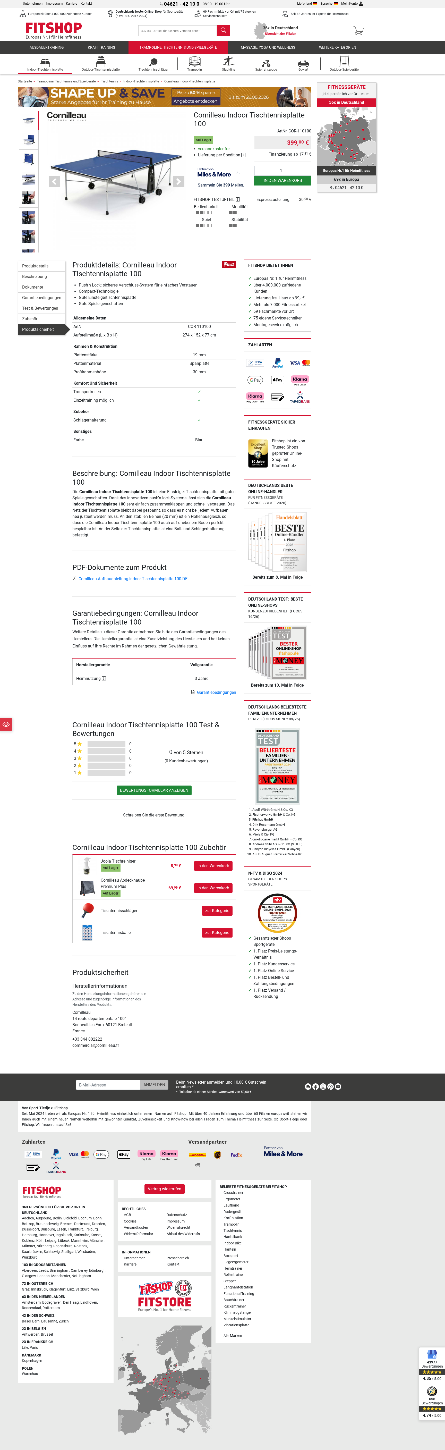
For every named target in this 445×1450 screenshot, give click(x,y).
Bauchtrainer (234, 1300)
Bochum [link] (85, 1218)
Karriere (71, 3)
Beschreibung (34, 276)
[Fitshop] (54, 30)
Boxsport (231, 1256)
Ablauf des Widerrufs (183, 1234)
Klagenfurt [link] (57, 1289)
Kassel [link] (96, 1235)
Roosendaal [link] (31, 1308)
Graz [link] (26, 1289)
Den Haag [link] (71, 1302)
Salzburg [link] (82, 1289)
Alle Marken (233, 1336)
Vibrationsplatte (236, 1325)
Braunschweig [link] (47, 1224)
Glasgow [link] (29, 1276)
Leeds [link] (43, 1270)
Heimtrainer (233, 1268)
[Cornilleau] (66, 116)
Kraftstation (233, 1218)
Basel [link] (26, 1321)
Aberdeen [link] (29, 1270)
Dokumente (32, 287)
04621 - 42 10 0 (348, 187)
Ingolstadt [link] (64, 1235)
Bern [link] (36, 1321)
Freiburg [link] (91, 1229)
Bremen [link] (66, 1224)
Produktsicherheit (38, 329)
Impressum (54, 3)
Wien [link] (95, 1289)
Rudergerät (233, 1212)
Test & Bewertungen (40, 308)
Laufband (231, 1205)
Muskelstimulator (237, 1319)
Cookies (130, 1221)
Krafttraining (101, 47)
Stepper (230, 1281)
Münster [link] (28, 1246)
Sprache (326, 3)
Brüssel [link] (47, 1334)
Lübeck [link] (64, 1240)
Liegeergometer (236, 1262)
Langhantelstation (238, 1287)
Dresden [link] (98, 1224)
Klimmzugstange (237, 1312)
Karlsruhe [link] (81, 1235)
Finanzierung (280, 154)
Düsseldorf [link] (30, 1229)
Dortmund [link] (82, 1224)
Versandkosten (136, 1227)
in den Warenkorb (283, 180)
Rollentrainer (234, 1274)
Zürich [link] (64, 1321)
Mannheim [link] (79, 1240)
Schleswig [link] (52, 1252)
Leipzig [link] (50, 1240)
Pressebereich (178, 1258)
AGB (127, 1215)
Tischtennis (109, 81)
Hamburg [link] (29, 1235)
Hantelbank (233, 1237)
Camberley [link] (79, 1270)
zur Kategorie (217, 910)
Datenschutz (177, 1215)
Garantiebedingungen (41, 297)
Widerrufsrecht (178, 1227)
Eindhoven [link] (88, 1302)
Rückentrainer (235, 1306)
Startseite (25, 81)
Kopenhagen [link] (32, 1361)
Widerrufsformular (138, 1234)
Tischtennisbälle (116, 932)
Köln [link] (40, 1240)
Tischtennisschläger (119, 910)
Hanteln (230, 1249)
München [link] (97, 1240)
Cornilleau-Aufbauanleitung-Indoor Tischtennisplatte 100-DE (133, 578)
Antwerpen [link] (30, 1334)
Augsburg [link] (43, 1218)
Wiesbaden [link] (86, 1252)
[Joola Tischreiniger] (87, 865)
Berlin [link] (57, 1218)
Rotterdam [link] (51, 1308)
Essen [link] (61, 1229)
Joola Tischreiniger (118, 861)
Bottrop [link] (28, 1224)
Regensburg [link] (63, 1246)
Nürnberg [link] (44, 1246)
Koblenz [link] (28, 1240)
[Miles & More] (283, 1151)
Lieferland (304, 3)
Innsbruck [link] (39, 1289)
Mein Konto (349, 3)
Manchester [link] (60, 1276)
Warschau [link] (30, 1374)
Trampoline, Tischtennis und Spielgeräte (178, 47)
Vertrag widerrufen (164, 1188)
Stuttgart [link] (68, 1252)
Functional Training (239, 1294)
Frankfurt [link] (75, 1229)
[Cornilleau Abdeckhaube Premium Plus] (87, 888)
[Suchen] (223, 30)
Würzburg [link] (30, 1257)
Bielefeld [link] (70, 1218)
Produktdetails (35, 266)
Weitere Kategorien (337, 47)
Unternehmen (32, 3)
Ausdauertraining (47, 47)
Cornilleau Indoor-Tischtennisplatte (189, 81)
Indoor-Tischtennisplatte (141, 81)
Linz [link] (70, 1289)
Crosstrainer (233, 1193)
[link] (255, 363)
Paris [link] (34, 1347)
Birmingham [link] (59, 1270)
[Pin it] (229, 264)
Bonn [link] (97, 1218)
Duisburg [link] (48, 1229)
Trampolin (231, 1224)
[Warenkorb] (360, 30)
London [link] (43, 1276)
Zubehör (29, 318)
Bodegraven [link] (52, 1302)
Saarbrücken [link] (32, 1252)
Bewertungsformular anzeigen (154, 790)
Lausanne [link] (49, 1321)
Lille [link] (25, 1347)
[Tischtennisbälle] (87, 932)
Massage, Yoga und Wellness (268, 47)
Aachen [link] (28, 1218)
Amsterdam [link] (31, 1302)
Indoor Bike (233, 1243)
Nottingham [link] (81, 1276)
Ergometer (232, 1199)
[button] (29, 120)
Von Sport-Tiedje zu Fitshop (45, 1108)
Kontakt (86, 3)
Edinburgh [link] (97, 1270)
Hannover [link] (46, 1235)
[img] (238, 172)
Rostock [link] (80, 1246)
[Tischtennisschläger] (87, 910)
